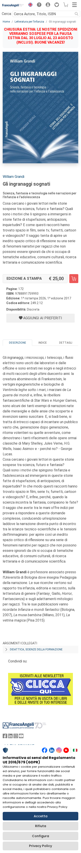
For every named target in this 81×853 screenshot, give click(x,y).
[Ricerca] (76, 14)
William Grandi (13, 176)
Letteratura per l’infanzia (29, 21)
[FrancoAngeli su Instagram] (16, 737)
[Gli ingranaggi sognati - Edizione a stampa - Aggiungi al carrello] (73, 278)
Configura (40, 836)
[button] (29, 5)
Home (6, 21)
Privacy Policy (40, 846)
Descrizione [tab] (17, 342)
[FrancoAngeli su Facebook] (5, 737)
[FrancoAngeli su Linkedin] (10, 737)
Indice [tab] (42, 342)
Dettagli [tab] (65, 342)
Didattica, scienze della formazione (36, 649)
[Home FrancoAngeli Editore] (13, 5)
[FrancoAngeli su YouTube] (21, 737)
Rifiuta (40, 826)
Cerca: (7, 14)
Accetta (40, 816)
